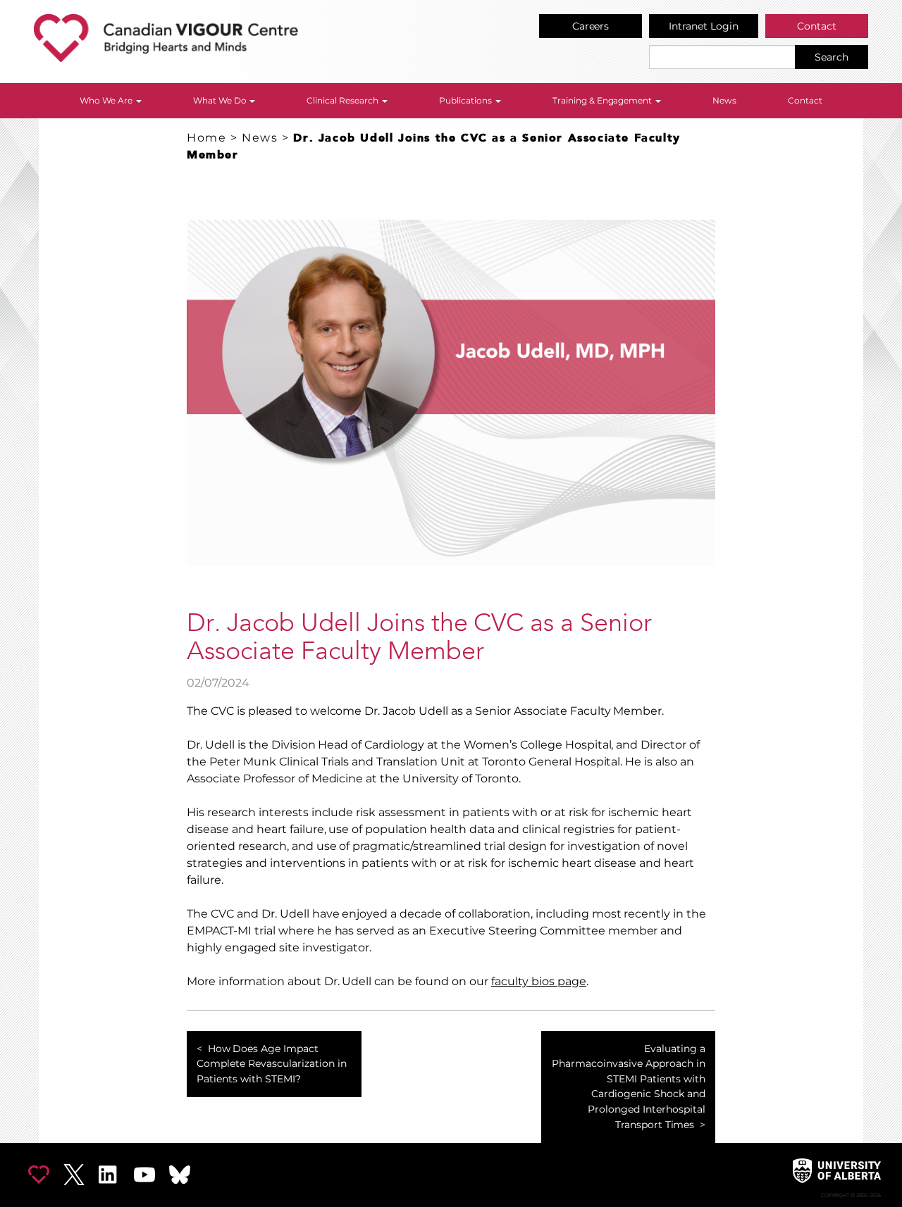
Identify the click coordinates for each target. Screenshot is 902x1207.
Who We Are (107, 100)
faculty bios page (538, 981)
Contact (816, 26)
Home (206, 137)
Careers (591, 26)
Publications (466, 100)
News (724, 100)
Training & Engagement (603, 100)
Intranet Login (704, 26)
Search (831, 57)
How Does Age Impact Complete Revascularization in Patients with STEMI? (271, 1063)
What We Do (221, 100)
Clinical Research (344, 100)
